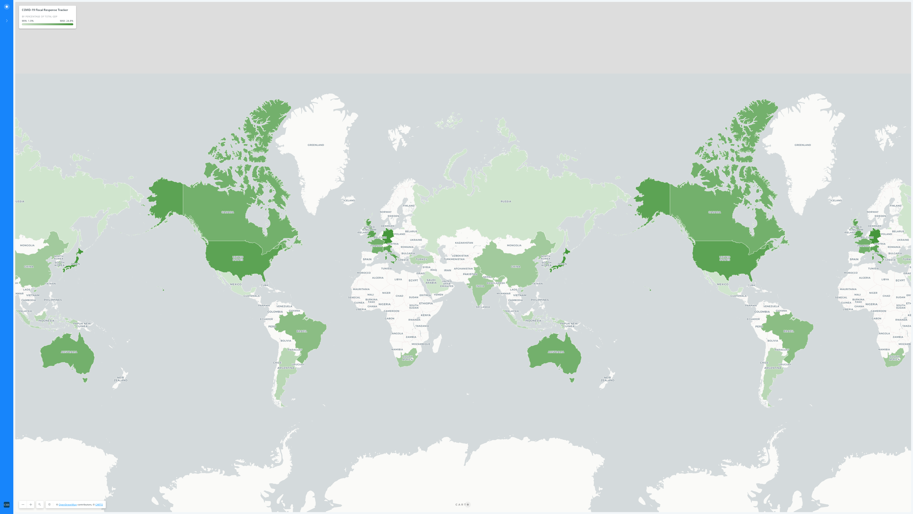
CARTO (99, 504)
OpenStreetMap (68, 504)
